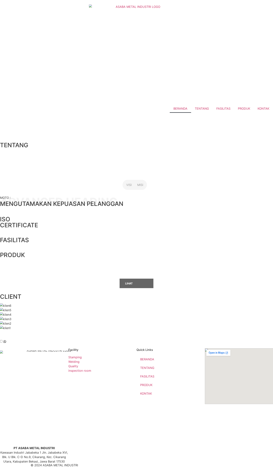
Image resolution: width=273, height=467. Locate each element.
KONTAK (263, 108)
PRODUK (244, 108)
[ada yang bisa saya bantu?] (4, 341)
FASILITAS (223, 108)
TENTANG (202, 108)
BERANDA (180, 108)
